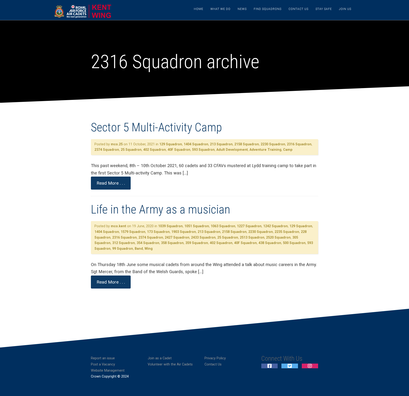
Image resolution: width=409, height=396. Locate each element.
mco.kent (118, 226)
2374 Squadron (106, 150)
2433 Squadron (203, 238)
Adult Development (232, 150)
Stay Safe (324, 9)
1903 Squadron (183, 232)
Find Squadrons (267, 9)
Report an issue (103, 358)
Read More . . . (111, 183)
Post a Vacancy (103, 364)
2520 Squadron (278, 238)
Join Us (345, 9)
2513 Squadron (252, 238)
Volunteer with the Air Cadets (170, 364)
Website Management (107, 371)
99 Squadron (122, 249)
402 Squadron (154, 150)
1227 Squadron (249, 226)
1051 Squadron (196, 226)
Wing (149, 249)
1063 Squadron (223, 226)
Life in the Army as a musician (160, 209)
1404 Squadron (196, 144)
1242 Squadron (275, 226)
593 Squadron (203, 150)
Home (198, 9)
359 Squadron (196, 243)
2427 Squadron (177, 238)
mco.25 (117, 144)
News (242, 9)
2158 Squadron (246, 144)
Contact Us (298, 9)
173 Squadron (158, 232)
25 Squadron (131, 150)
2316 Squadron (299, 144)
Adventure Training (265, 150)
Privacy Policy (215, 358)
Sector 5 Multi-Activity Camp (156, 127)
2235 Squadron (287, 232)
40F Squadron (179, 150)
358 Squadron (172, 243)
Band (139, 249)
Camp (288, 150)
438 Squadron (269, 243)
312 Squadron (123, 243)
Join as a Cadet (160, 358)
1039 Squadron (170, 226)
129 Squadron (170, 144)
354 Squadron (148, 243)
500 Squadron (294, 243)
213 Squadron (221, 144)
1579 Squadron (133, 232)
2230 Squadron (273, 144)
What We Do (220, 9)
